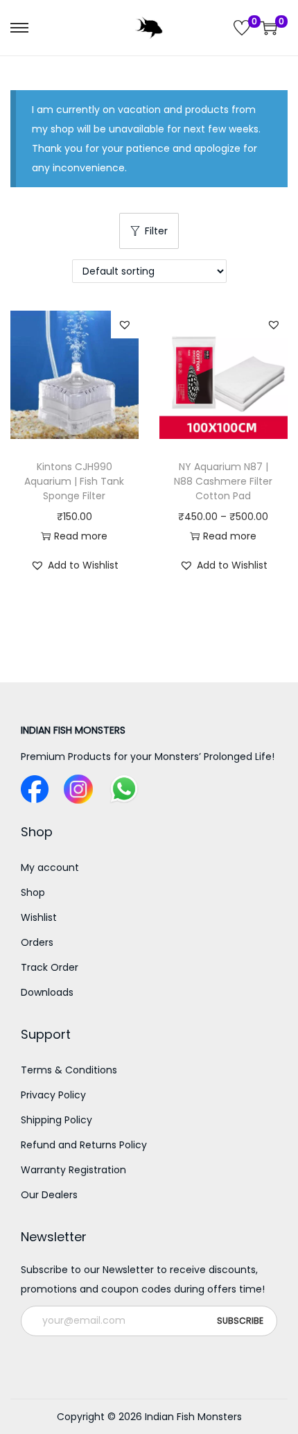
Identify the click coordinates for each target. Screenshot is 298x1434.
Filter (156, 231)
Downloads (47, 992)
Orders (37, 942)
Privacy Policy (53, 1095)
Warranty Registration (73, 1170)
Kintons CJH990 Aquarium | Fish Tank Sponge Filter (74, 481)
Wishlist (39, 917)
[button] (125, 324)
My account (50, 867)
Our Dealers (49, 1195)
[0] (242, 27)
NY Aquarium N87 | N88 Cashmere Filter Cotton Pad (223, 481)
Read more (80, 536)
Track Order (49, 967)
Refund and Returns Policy (84, 1145)
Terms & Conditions (69, 1070)
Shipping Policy (56, 1120)
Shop (33, 892)
